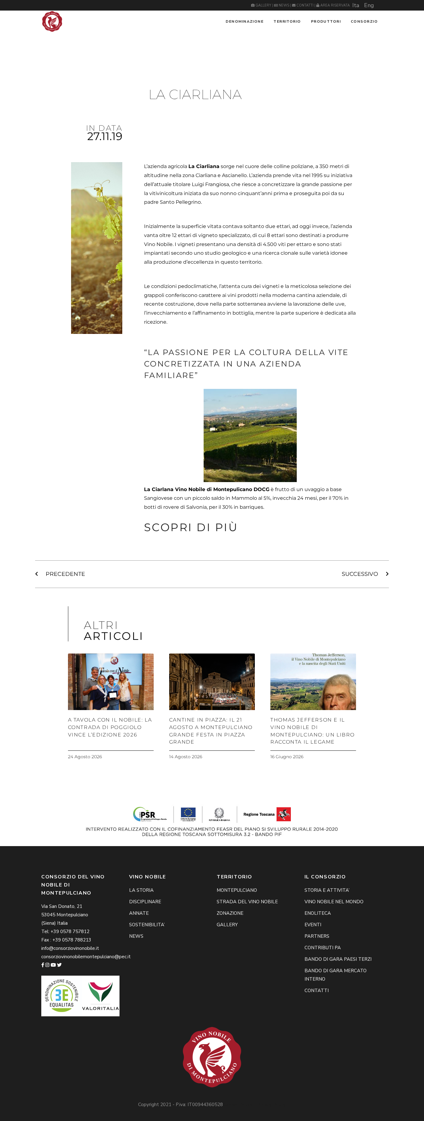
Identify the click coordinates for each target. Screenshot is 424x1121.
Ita (355, 5)
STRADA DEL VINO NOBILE (247, 902)
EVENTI (312, 925)
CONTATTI (304, 5)
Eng (369, 5)
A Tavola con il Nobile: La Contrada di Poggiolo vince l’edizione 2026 (110, 727)
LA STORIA (141, 890)
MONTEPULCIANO (237, 890)
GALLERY (263, 5)
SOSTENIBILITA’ (147, 925)
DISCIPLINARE (145, 902)
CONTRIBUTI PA (322, 948)
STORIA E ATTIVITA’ (327, 890)
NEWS (284, 5)
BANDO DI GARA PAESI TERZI (338, 959)
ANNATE (139, 913)
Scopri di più (191, 527)
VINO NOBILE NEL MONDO (333, 902)
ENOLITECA (317, 913)
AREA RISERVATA (334, 5)
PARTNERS (316, 936)
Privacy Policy (271, 1104)
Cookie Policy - (240, 1104)
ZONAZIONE (230, 913)
